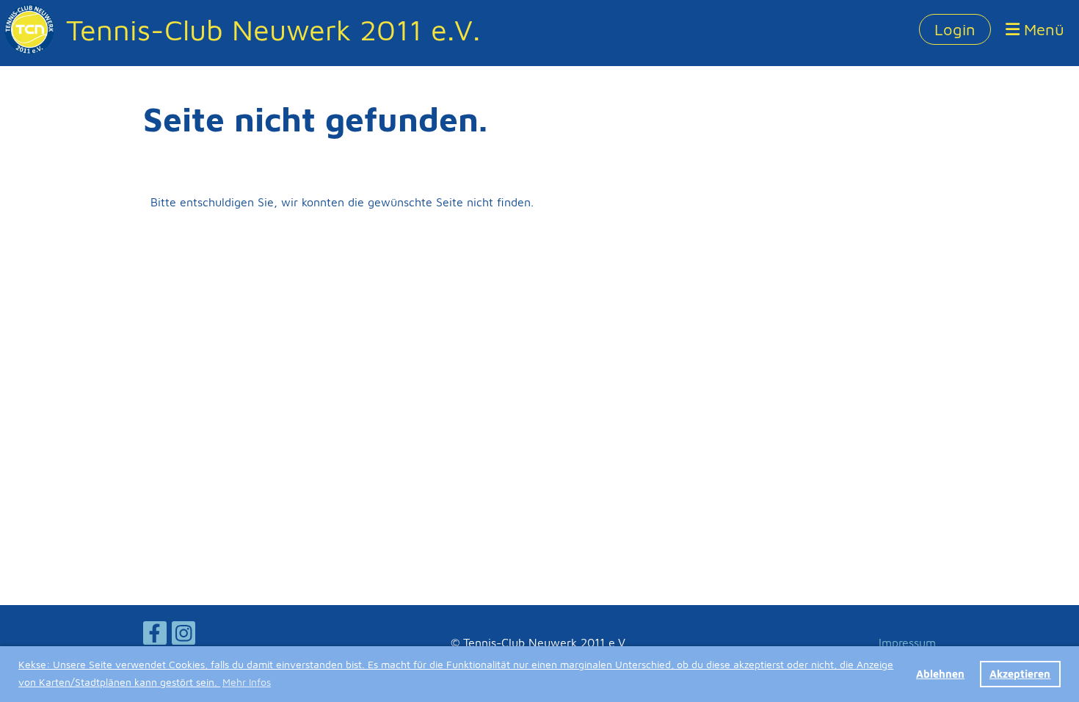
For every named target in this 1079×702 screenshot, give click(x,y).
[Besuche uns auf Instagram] (183, 636)
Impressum (907, 642)
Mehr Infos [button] (246, 682)
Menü (1042, 29)
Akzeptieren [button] (1019, 673)
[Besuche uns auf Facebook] (155, 636)
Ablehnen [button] (940, 673)
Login (955, 29)
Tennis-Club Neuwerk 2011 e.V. (273, 29)
